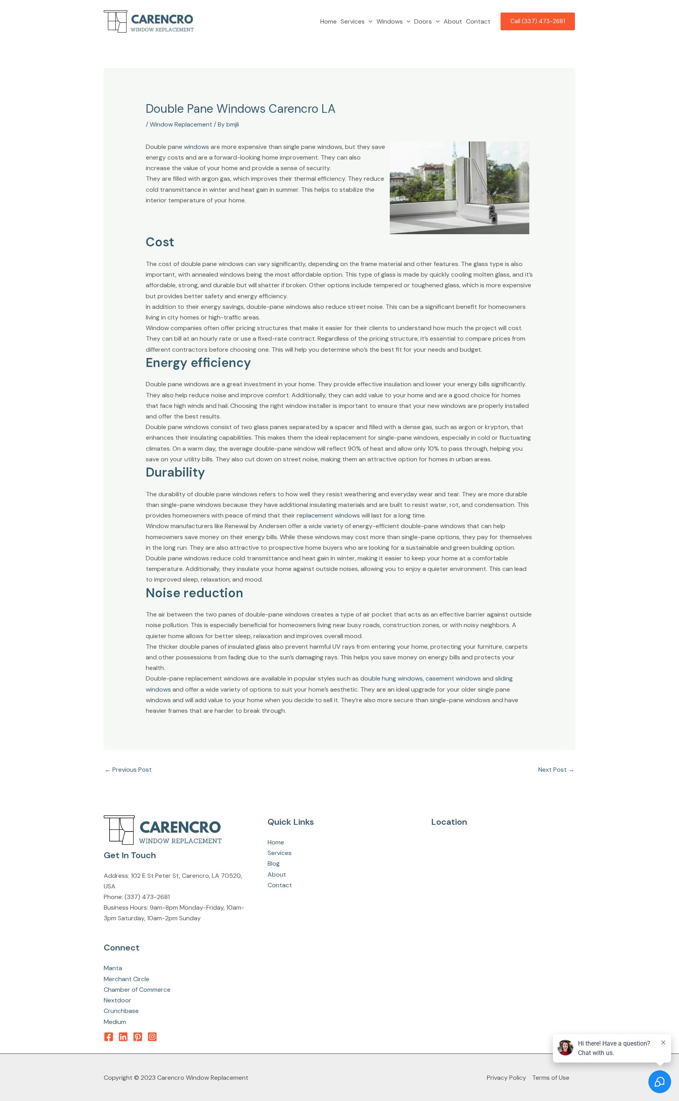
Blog (274, 863)
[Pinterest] (138, 1037)
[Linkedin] (123, 1037)
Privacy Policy (506, 1077)
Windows (389, 21)
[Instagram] (152, 1037)
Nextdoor (117, 1000)
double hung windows (391, 678)
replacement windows (328, 515)
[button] (369, 22)
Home (328, 21)
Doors (423, 21)
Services (353, 21)
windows (196, 147)
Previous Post (128, 769)
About (453, 21)
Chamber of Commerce (137, 989)
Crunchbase (121, 1011)
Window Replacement (181, 124)
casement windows (453, 678)
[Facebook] (109, 1037)
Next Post (556, 769)
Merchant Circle (126, 979)
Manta (113, 968)
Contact (478, 21)
